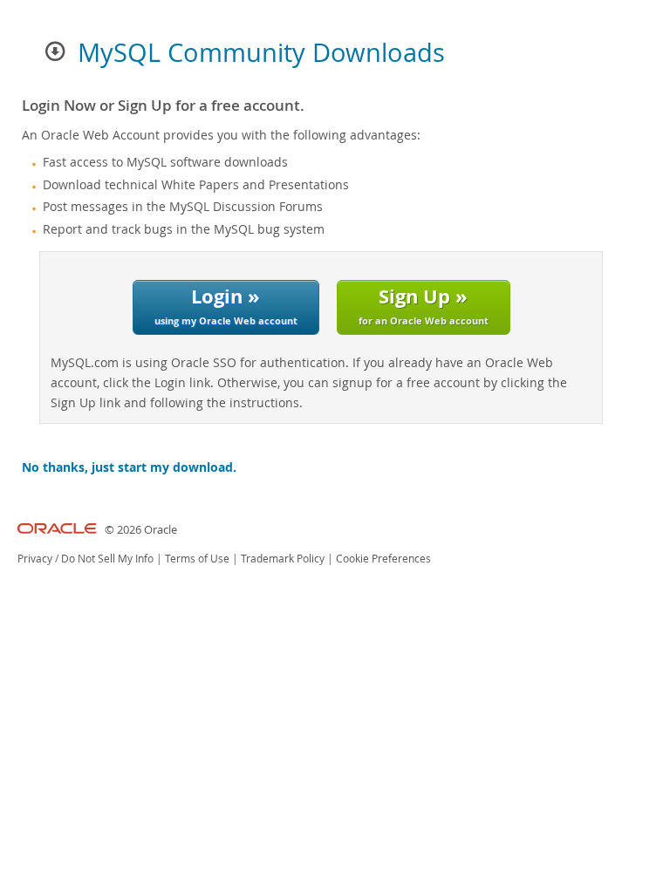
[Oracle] (57, 529)
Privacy (34, 558)
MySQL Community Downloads (261, 52)
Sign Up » (424, 305)
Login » (225, 305)
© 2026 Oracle (141, 529)
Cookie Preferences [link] (383, 558)
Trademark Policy (283, 558)
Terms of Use (197, 558)
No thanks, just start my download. (129, 467)
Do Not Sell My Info (107, 558)
